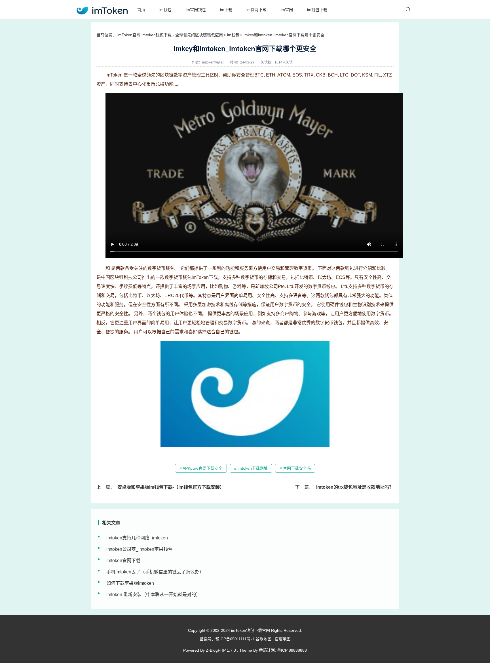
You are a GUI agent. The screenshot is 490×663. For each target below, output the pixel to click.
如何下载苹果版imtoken (130, 583)
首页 (141, 9)
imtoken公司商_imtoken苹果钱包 (139, 549)
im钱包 (165, 9)
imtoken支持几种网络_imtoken (137, 537)
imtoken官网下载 (123, 560)
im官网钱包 (196, 9)
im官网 (287, 9)
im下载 (226, 9)
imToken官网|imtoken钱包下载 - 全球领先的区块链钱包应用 (170, 35)
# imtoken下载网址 (251, 468)
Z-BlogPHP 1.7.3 (221, 650)
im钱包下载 (317, 9)
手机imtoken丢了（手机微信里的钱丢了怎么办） (155, 571)
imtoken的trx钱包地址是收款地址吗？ (355, 487)
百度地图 (283, 639)
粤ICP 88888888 (292, 650)
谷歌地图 (263, 639)
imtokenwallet (212, 62)
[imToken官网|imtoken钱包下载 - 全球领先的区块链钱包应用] (101, 9)
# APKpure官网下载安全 (200, 468)
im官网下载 (256, 9)
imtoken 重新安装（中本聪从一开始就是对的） (153, 594)
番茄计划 (267, 650)
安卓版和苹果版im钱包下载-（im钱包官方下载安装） (170, 487)
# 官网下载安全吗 (295, 468)
